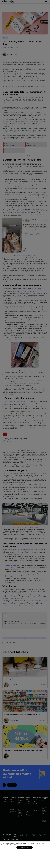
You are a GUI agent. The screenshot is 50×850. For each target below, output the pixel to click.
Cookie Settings (4, 844)
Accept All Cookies (24, 847)
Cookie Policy (31, 843)
